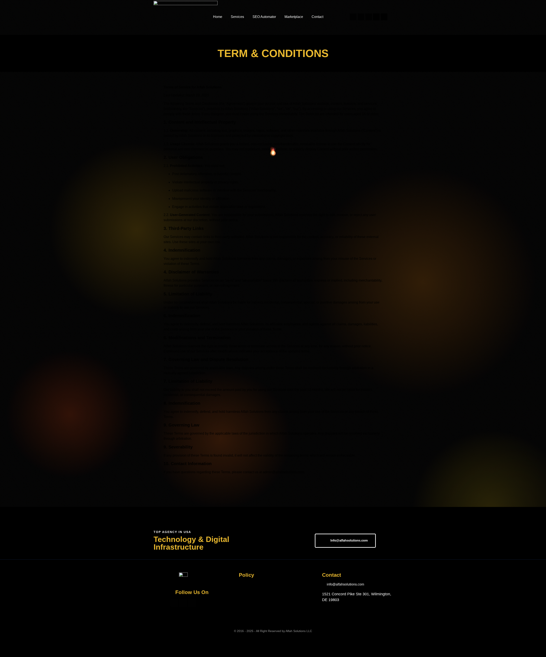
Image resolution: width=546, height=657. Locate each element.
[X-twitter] (376, 16)
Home (217, 17)
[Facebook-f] (353, 16)
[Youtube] (368, 16)
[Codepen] (384, 16)
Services (237, 17)
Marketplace (294, 17)
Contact (317, 17)
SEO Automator (264, 17)
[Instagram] (361, 16)
